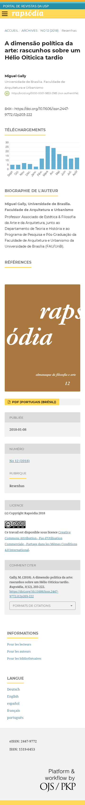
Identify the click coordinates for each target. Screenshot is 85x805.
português (15, 717)
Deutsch (13, 689)
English (13, 696)
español (13, 703)
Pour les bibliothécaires (24, 658)
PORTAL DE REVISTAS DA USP (26, 6)
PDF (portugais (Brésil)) (33, 402)
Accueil (11, 30)
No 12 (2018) (49, 30)
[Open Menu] (4, 14)
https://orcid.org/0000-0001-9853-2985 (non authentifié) (45, 93)
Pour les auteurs (19, 651)
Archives (29, 30)
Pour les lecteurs (19, 644)
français (13, 710)
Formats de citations (32, 605)
